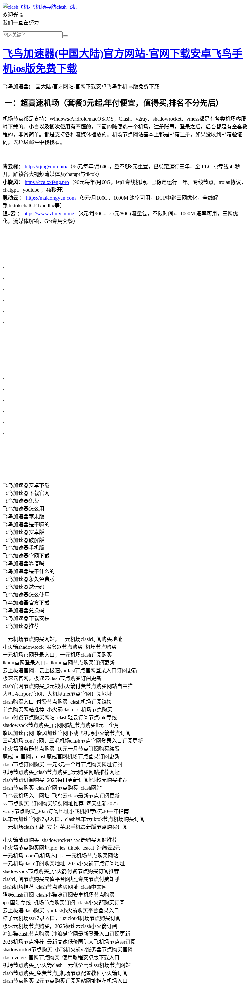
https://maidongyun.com (51, 198)
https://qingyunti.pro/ (46, 166)
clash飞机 (66, 7)
